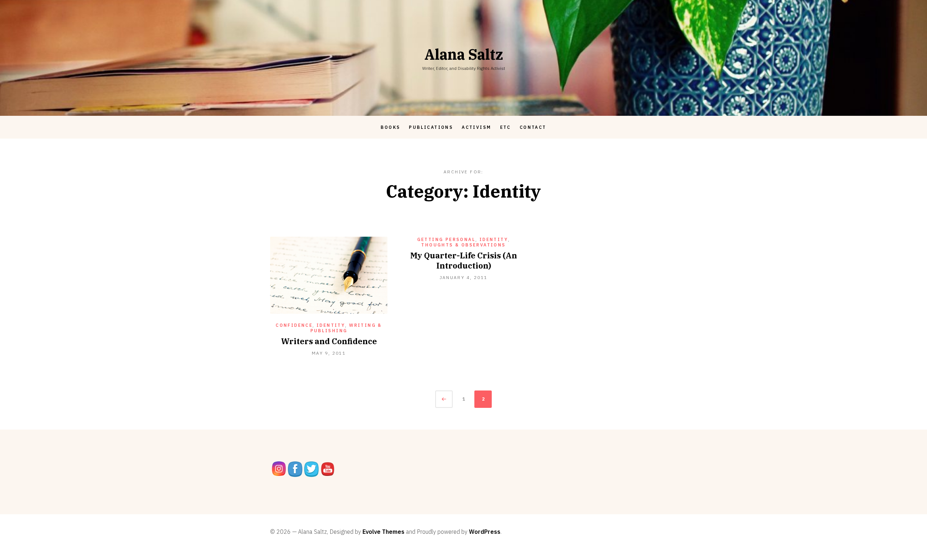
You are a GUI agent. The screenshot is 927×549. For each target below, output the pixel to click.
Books (390, 127)
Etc (505, 127)
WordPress (484, 531)
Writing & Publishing (346, 327)
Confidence (294, 325)
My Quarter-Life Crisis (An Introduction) (463, 260)
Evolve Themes (383, 531)
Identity (330, 325)
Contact (533, 127)
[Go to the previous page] (444, 399)
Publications (431, 127)
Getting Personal (446, 239)
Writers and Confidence (329, 341)
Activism (476, 127)
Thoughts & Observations (463, 245)
